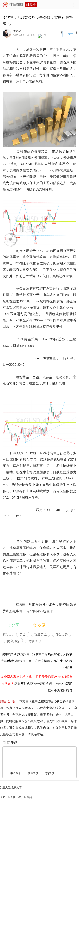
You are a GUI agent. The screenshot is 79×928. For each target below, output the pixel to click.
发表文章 (16, 787)
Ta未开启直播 (8, 797)
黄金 (23, 634)
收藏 (41, 625)
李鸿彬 (17, 31)
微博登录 (33, 773)
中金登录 (15, 773)
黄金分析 (13, 641)
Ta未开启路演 (24, 797)
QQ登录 (49, 773)
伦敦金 (32, 641)
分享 (15, 625)
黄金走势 (61, 634)
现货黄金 (40, 634)
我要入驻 (5, 787)
